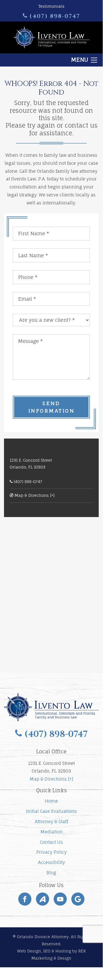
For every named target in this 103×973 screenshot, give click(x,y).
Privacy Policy (51, 852)
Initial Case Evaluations (51, 811)
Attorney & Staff (51, 821)
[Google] (77, 899)
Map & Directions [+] (33, 495)
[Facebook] (24, 899)
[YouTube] (60, 899)
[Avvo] (42, 899)
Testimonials (51, 6)
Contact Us (51, 842)
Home (51, 801)
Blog (51, 872)
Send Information (51, 407)
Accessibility (51, 862)
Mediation (51, 832)
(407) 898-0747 (53, 16)
